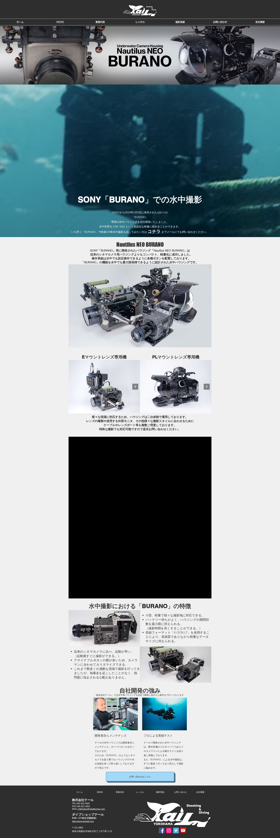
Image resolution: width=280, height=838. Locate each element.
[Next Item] (135, 387)
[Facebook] (161, 830)
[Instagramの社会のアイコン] (169, 830)
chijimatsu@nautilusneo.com (91, 809)
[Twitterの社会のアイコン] (176, 830)
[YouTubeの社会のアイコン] (183, 830)
